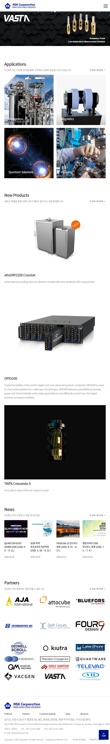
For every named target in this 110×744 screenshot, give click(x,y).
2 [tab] (34, 43)
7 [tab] (60, 43)
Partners (26, 713)
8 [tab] (65, 43)
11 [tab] (81, 43)
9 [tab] (70, 43)
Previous (4, 29)
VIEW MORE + (98, 70)
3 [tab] (39, 43)
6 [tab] (55, 43)
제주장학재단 (20, 6)
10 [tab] (75, 43)
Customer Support (47, 713)
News (67, 713)
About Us (84, 713)
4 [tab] (45, 43)
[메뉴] (106, 6)
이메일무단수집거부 (96, 739)
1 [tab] (29, 43)
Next (105, 29)
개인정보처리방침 (79, 739)
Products (8, 713)
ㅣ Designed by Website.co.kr (56, 739)
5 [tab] (50, 43)
